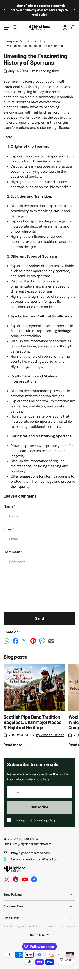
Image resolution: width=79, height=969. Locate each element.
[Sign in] (65, 27)
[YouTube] (25, 879)
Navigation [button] (6, 27)
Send (39, 618)
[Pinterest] (15, 879)
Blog (42, 41)
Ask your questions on (34, 859)
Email (9, 529)
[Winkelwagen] (73, 27)
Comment (13, 552)
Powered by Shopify (61, 926)
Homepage (11, 41)
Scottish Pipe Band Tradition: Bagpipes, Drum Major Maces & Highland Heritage (33, 722)
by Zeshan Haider (50, 735)
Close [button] (39, 894)
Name (9, 506)
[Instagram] (6, 879)
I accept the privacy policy (35, 820)
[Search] (15, 27)
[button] (4, 10)
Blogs (28, 41)
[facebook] (34, 879)
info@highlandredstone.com (30, 853)
